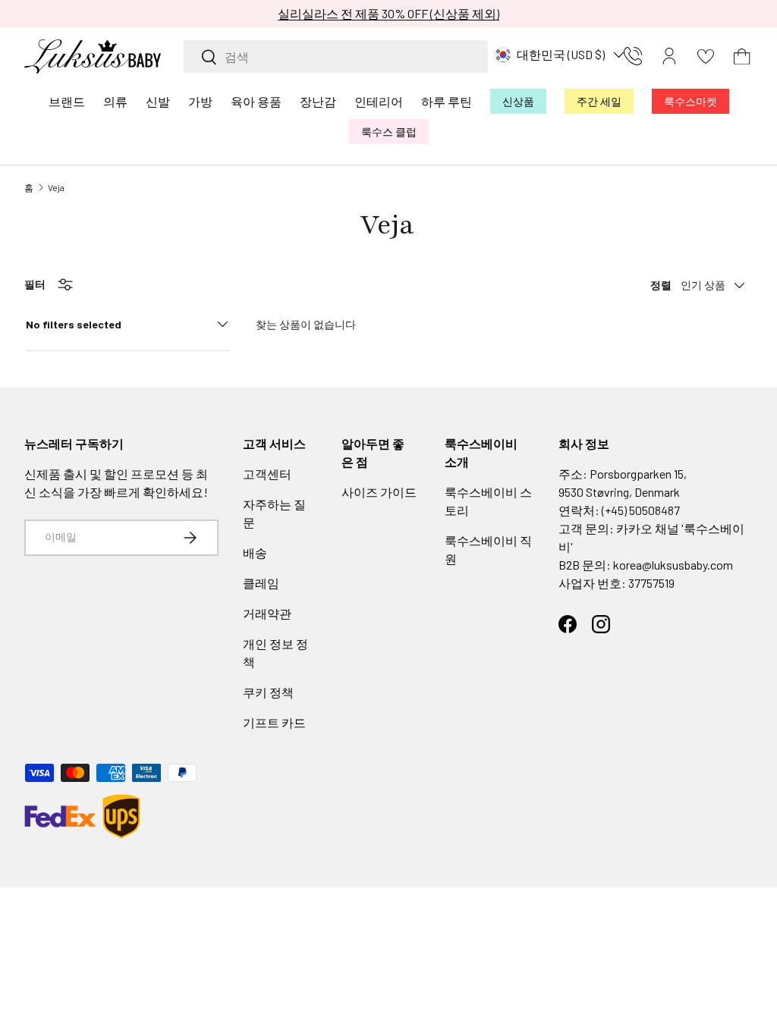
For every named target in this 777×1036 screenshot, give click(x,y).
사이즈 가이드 (379, 492)
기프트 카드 (274, 722)
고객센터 (267, 473)
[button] (742, 56)
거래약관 (267, 613)
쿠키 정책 (268, 692)
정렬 (661, 284)
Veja (56, 187)
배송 (255, 552)
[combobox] (336, 56)
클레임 (261, 583)
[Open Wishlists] (706, 56)
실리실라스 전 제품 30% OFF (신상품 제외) (388, 13)
